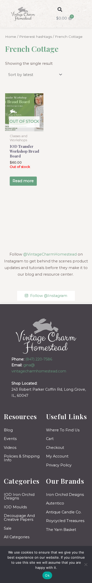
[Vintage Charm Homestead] (46, 336)
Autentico (55, 503)
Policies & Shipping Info (22, 458)
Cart (50, 438)
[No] (85, 564)
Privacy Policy (59, 465)
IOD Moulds (15, 507)
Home (10, 37)
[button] (60, 9)
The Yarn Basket (61, 529)
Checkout (55, 447)
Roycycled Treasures (65, 520)
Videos (10, 447)
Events (10, 438)
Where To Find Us (62, 430)
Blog (8, 430)
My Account (57, 456)
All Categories (16, 537)
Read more (23, 181)
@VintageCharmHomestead (50, 254)
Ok (47, 575)
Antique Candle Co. (64, 512)
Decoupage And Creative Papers (19, 517)
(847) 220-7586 (38, 359)
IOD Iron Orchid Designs (19, 496)
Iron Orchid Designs (65, 494)
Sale (8, 528)
